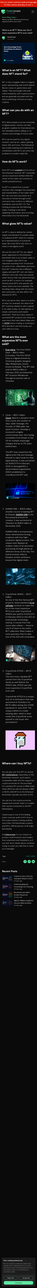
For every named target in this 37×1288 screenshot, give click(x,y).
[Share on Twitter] (29, 861)
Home (4, 17)
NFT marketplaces (10, 775)
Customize (18, 1283)
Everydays (10, 349)
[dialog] (18, 1272)
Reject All (11, 1278)
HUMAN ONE (22, 514)
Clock (8, 418)
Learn (13, 17)
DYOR (7, 323)
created (18, 170)
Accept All (26, 1278)
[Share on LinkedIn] (33, 861)
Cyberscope (10, 834)
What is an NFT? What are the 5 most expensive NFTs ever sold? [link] (15, 20)
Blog (8, 17)
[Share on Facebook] (25, 861)
